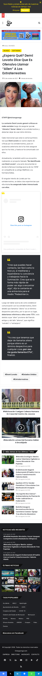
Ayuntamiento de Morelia (10, 607)
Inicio (6, 46)
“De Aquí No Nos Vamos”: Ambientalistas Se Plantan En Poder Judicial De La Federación (28, 497)
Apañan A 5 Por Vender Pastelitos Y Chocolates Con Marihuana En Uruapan (27, 485)
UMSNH (19, 622)
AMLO (14, 603)
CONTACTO (35, 654)
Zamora (5, 626)
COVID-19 (22, 611)
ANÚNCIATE (25, 654)
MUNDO (12, 46)
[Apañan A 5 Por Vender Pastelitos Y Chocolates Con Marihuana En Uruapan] (8, 486)
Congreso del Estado (9, 611)
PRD (27, 618)
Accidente (6, 603)
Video (35, 622)
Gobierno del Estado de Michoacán (14, 615)
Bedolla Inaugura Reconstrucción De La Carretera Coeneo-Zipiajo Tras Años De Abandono (27, 510)
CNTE (23, 607)
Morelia (5, 618)
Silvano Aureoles (8, 622)
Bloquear (16, 10)
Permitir (25, 10)
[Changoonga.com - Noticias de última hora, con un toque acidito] (9, 22)
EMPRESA (6, 654)
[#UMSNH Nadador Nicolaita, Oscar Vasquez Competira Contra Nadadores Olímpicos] (8, 572)
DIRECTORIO (15, 654)
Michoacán (31, 615)
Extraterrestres (21, 379)
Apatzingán (23, 603)
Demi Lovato (11, 374)
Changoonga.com (21, 651)
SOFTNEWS (16, 51)
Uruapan (27, 622)
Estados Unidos (29, 374)
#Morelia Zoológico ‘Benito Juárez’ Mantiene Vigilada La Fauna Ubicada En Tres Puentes (28, 460)
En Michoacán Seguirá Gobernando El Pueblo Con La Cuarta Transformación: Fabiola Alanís (28, 473)
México (21, 618)
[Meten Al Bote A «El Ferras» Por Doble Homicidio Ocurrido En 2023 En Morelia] (34, 588)
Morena (13, 618)
